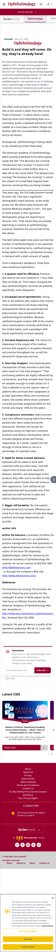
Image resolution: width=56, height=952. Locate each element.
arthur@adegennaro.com (16, 567)
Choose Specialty (25, 12)
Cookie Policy (47, 926)
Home (9, 863)
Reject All (28, 939)
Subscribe (41, 670)
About (28, 768)
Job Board (28, 794)
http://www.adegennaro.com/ (19, 575)
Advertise (28, 772)
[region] (28, 923)
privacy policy (10, 678)
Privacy (28, 775)
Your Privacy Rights (28, 798)
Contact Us (28, 788)
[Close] (53, 898)
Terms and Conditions (28, 785)
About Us (21, 863)
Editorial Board (28, 781)
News (32, 863)
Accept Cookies (28, 947)
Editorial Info (28, 778)
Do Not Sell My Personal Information (28, 791)
